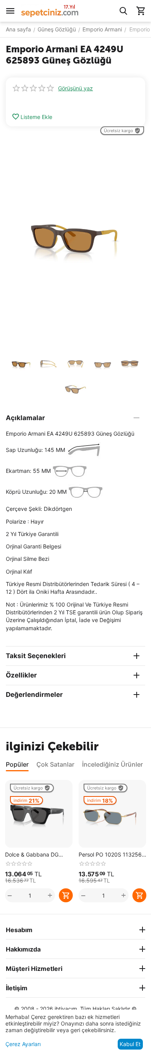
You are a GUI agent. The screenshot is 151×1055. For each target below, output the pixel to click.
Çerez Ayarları (23, 1044)
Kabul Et (130, 1044)
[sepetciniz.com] (50, 10)
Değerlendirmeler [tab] (34, 694)
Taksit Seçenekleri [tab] (36, 656)
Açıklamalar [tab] (25, 418)
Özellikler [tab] (21, 675)
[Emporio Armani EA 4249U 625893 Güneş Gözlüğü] (75, 236)
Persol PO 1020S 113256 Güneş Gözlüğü (110, 855)
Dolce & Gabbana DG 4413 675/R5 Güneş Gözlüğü (31, 855)
